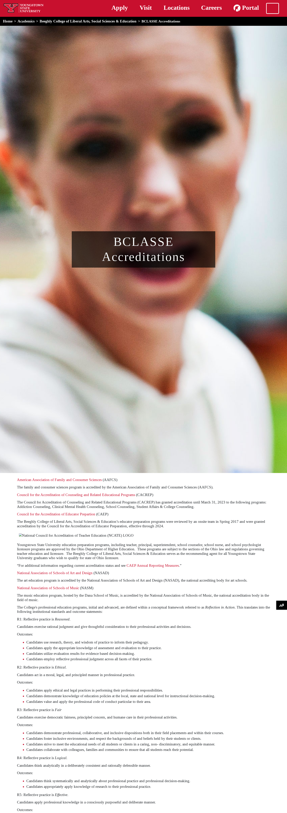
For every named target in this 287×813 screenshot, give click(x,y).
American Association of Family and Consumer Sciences (59, 480)
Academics (26, 21)
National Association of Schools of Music (48, 588)
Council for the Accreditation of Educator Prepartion (56, 514)
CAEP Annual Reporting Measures (153, 565)
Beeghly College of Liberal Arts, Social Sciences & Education (88, 21)
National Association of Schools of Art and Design (55, 573)
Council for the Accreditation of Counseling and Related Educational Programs (76, 495)
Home (7, 21)
